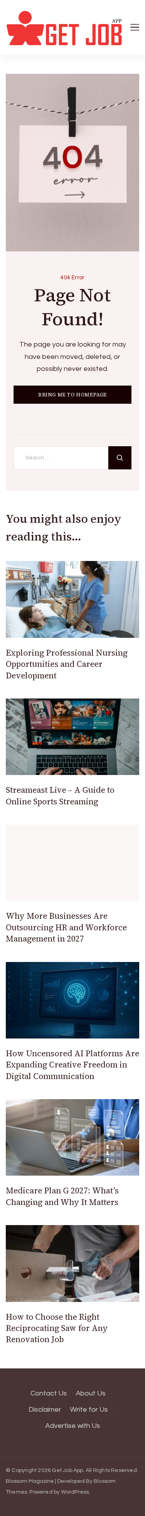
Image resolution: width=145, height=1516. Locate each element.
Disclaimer (45, 1409)
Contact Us (49, 1393)
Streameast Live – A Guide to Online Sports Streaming (60, 795)
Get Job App (67, 1470)
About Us (91, 1393)
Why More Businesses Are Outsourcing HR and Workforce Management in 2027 (66, 927)
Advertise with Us (72, 1425)
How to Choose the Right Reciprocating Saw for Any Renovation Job (57, 1328)
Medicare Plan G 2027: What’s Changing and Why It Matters (62, 1196)
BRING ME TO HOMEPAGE (72, 394)
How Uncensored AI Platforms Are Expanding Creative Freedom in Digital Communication (72, 1065)
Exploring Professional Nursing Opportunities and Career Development (67, 664)
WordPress (75, 1492)
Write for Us (89, 1409)
